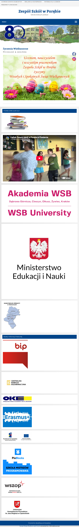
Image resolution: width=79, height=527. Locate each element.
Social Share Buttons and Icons (30, 526)
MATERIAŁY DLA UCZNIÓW (52, 1)
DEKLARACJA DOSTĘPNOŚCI (33, 1)
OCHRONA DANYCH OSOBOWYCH (11, 1)
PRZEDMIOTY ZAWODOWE (9, 4)
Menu (4, 22)
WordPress (39, 523)
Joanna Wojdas (21, 52)
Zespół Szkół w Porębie (39, 11)
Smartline (48, 523)
